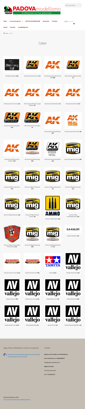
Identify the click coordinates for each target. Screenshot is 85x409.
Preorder (12, 27)
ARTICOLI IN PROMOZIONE (32, 21)
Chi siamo (54, 21)
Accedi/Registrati (23, 27)
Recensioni (46, 21)
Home (5, 21)
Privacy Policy (7, 399)
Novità (5, 27)
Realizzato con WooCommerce (21, 399)
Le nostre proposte (15, 21)
